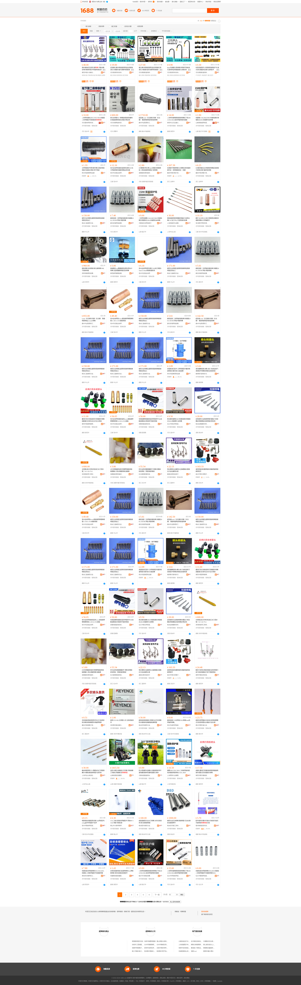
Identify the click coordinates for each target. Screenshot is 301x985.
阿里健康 (207, 981)
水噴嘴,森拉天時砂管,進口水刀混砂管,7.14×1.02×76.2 (93, 470)
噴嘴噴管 (183, 911)
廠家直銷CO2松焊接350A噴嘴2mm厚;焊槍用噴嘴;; (178, 721)
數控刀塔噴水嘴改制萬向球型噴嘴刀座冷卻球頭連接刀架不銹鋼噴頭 (207, 671)
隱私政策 (163, 978)
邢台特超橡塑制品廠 (88, 173)
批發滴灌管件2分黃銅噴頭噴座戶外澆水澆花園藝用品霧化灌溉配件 (207, 69)
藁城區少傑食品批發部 (198, 948)
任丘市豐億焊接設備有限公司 (202, 876)
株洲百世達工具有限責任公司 (173, 825)
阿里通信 (178, 981)
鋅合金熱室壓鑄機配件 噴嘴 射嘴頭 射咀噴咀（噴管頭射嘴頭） (150, 470)
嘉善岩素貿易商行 (172, 474)
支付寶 (193, 981)
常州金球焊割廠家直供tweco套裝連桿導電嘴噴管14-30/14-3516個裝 (121, 420)
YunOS (172, 981)
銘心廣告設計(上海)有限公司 (212, 944)
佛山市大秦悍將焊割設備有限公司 (116, 825)
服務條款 (155, 978)
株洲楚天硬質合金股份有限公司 (145, 825)
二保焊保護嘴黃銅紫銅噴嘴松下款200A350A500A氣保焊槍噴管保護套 (178, 119)
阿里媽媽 (153, 981)
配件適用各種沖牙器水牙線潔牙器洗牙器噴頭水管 (207, 822)
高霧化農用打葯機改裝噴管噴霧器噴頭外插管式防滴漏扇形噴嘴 (207, 771)
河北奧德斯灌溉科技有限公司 (145, 72)
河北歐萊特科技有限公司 (116, 72)
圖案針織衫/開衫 (208, 951)
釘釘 (201, 981)
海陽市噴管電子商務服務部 (140, 948)
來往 (197, 981)
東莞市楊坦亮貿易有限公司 (202, 675)
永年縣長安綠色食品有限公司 (200, 941)
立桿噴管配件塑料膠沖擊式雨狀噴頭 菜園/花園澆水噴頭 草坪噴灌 (93, 169)
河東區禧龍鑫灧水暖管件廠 (145, 775)
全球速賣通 (114, 981)
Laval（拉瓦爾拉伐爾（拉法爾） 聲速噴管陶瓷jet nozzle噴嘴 (93, 320)
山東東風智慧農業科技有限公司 (116, 775)
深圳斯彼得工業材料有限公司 (88, 474)
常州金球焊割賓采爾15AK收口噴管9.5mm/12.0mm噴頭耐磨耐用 (150, 269)
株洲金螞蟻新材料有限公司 (202, 424)
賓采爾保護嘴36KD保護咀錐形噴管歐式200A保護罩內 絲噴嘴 (178, 420)
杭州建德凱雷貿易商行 (145, 474)
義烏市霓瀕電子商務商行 (202, 173)
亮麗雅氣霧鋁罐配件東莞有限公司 (116, 876)
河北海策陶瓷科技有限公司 (116, 123)
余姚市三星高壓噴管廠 (139, 944)
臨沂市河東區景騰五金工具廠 (145, 876)
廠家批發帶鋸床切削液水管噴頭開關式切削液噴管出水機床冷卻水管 (207, 721)
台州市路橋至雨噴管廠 (164, 944)
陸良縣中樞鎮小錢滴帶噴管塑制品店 (155, 951)
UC (188, 981)
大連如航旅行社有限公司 (186, 941)
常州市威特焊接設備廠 (173, 725)
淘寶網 (121, 981)
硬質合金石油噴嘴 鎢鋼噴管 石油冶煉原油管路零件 (178, 822)
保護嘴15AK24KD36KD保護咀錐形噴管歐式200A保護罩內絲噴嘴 (207, 119)
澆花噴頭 (125, 75)
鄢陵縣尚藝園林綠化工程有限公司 (213, 948)
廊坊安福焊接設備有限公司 (116, 223)
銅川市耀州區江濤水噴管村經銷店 (142, 951)
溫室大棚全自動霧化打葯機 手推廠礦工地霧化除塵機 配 (121, 771)
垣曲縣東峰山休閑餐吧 (186, 951)
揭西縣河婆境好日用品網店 (202, 374)
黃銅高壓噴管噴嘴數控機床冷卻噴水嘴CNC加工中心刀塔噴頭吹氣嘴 (178, 219)
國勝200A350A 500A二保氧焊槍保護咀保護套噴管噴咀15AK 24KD (178, 771)
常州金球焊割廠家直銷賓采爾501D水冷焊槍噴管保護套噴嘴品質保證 (121, 169)
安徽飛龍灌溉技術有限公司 (145, 424)
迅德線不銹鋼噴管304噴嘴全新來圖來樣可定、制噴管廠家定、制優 (178, 169)
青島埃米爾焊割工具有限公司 (88, 876)
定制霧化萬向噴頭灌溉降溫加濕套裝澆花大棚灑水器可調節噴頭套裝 (121, 69)
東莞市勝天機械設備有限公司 (202, 775)
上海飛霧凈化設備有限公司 (173, 223)
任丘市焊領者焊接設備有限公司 (173, 876)
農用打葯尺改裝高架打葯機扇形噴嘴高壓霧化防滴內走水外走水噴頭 (93, 420)
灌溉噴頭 (119, 75)
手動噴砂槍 (91, 75)
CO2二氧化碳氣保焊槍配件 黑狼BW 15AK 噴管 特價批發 (122, 822)
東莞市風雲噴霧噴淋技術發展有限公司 (88, 424)
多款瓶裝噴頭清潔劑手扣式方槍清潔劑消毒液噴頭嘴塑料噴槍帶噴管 (93, 721)
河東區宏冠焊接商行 (145, 223)
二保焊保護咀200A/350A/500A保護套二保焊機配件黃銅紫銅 (93, 119)
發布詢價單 (204, 911)
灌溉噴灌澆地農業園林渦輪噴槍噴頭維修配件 (207, 470)
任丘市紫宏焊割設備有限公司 (173, 424)
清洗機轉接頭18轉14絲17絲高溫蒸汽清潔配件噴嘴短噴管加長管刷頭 (207, 370)
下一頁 (157, 895)
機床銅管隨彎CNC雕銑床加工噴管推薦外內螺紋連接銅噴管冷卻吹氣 (93, 771)
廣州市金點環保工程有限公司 (145, 123)
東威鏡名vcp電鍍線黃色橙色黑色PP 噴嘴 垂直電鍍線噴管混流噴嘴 (121, 269)
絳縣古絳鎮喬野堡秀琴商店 (199, 944)
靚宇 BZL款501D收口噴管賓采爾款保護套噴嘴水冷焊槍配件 (207, 219)
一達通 (214, 981)
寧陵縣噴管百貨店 (137, 941)
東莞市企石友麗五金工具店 (173, 123)
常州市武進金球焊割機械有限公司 (116, 173)
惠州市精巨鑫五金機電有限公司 (202, 725)
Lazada (219, 981)
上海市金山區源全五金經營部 (88, 775)
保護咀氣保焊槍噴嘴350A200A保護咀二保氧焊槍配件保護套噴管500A (207, 872)
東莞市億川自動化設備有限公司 (88, 72)
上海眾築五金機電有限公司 (173, 775)
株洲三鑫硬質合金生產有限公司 (88, 223)
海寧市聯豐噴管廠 (150, 941)
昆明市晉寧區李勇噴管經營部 (153, 948)
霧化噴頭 (113, 75)
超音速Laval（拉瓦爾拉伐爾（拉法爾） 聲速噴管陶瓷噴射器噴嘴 (149, 119)
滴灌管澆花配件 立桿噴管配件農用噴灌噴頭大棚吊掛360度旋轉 (178, 370)
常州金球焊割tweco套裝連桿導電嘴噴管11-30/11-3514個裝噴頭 (121, 320)
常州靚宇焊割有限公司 (202, 223)
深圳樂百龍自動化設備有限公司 (116, 725)
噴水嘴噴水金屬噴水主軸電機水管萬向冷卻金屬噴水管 (178, 470)
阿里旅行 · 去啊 (144, 981)
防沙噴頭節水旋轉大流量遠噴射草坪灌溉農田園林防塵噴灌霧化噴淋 (150, 771)
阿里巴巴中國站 (104, 981)
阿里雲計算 (164, 981)
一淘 (136, 981)
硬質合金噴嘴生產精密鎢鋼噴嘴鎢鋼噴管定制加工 (150, 320)
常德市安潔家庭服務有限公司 (188, 948)
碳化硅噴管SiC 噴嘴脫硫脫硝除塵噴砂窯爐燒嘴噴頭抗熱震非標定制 (121, 119)
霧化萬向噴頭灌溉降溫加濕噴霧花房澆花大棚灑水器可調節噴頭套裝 (150, 69)
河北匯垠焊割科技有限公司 (88, 123)
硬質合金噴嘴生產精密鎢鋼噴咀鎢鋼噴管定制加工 (93, 219)
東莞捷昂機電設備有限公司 (116, 273)
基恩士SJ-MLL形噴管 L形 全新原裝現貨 (122, 721)
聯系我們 (179, 978)
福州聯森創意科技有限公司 (202, 825)
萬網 (184, 981)
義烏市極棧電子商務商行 (88, 725)
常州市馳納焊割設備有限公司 (88, 825)
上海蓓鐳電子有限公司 (186, 944)
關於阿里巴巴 (171, 978)
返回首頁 (166, 902)
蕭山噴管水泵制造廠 (163, 941)
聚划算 (131, 981)
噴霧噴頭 (147, 75)
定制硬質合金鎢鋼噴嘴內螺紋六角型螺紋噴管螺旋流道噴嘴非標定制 (207, 420)
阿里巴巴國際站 (93, 981)
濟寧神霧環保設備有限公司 (88, 273)
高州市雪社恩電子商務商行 (202, 474)
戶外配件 (198, 75)
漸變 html (194, 951)
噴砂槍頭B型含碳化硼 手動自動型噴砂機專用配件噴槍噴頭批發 (93, 69)
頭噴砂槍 (84, 75)
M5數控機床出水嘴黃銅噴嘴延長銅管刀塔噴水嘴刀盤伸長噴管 (207, 169)
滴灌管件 (204, 75)
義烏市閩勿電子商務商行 (173, 173)
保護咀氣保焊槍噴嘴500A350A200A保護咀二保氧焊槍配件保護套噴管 (93, 872)
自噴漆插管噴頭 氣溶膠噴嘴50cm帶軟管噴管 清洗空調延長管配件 (121, 872)
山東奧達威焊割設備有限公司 (202, 123)
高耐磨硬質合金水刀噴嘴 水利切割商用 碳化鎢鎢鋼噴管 (150, 822)
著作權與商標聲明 (138, 978)
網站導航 (187, 978)
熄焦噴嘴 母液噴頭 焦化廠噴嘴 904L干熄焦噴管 (93, 269)
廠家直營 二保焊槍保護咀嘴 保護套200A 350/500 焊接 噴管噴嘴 (122, 219)
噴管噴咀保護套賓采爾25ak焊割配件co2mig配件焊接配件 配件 (93, 822)
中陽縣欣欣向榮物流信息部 (211, 941)
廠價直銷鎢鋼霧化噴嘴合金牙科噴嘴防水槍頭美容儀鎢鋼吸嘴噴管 (150, 721)
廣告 (104, 70)
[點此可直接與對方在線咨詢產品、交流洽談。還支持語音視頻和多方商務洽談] (104, 132)
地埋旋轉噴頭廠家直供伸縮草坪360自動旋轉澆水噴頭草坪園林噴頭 (150, 420)
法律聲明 (148, 978)
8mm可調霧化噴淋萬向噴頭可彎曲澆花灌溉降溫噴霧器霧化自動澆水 (178, 69)
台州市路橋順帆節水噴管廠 (152, 944)
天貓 (126, 981)
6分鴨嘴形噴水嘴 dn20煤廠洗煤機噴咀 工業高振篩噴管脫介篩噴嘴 (150, 169)
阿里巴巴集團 (82, 981)
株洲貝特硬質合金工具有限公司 (145, 725)
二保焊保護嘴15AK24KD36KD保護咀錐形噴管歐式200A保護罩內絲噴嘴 (150, 219)
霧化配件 (210, 75)
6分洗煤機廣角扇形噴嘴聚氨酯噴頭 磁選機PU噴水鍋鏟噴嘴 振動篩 (121, 470)
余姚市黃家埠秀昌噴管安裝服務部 (167, 948)
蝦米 (158, 981)
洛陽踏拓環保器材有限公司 (145, 173)
